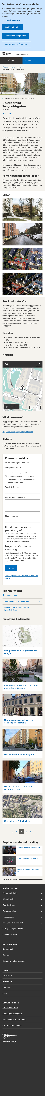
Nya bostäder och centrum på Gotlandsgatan (18, 788)
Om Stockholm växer (10, 1008)
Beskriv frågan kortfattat (15, 497)
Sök (12, 60)
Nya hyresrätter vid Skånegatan (19, 754)
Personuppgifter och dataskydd (14, 1019)
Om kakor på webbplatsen (11, 20)
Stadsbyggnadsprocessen (27, 858)
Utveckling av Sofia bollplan (17, 821)
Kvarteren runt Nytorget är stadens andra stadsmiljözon (21, 686)
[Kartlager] (6, 364)
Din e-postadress (12, 516)
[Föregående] (8, 831)
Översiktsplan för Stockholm (28, 847)
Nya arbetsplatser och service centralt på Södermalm (18, 721)
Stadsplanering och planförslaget (21, 476)
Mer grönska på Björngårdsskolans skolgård (20, 652)
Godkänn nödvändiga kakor (15, 36)
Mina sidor (6, 987)
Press (5, 993)
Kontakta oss (7, 975)
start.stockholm (8, 1041)
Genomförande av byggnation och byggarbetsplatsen (21, 480)
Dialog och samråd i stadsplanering (28, 870)
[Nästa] (37, 831)
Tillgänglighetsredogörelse (12, 1014)
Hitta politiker (7, 981)
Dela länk (8, 114)
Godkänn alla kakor (12, 27)
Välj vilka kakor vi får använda (16, 44)
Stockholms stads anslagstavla (14, 961)
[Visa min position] (6, 406)
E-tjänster (6, 955)
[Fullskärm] (38, 364)
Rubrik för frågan (12, 487)
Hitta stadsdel (8, 949)
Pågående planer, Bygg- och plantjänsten (18, 432)
